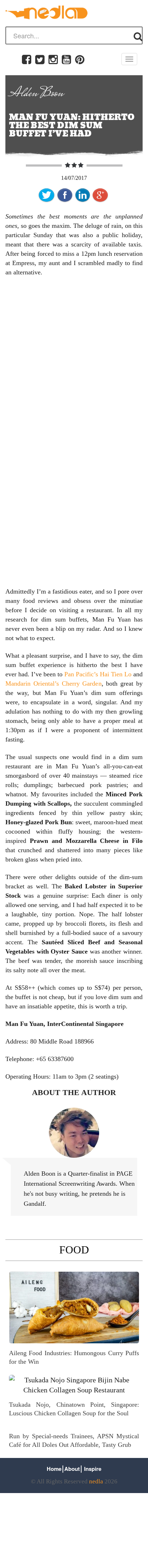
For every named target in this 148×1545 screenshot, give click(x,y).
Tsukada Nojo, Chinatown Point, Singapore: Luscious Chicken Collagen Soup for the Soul (74, 1409)
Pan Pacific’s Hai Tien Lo (98, 674)
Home (54, 1468)
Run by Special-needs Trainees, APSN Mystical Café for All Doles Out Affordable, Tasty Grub (74, 1440)
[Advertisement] (74, 359)
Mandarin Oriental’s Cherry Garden (53, 683)
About (72, 1468)
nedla (96, 1481)
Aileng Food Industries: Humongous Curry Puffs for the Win (74, 1357)
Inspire (92, 1468)
